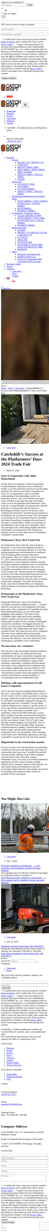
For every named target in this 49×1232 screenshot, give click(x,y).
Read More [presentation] (23, 880)
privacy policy (7, 44)
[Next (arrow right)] (5, 1230)
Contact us (5, 288)
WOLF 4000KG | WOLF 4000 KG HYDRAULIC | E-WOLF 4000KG (31, 220)
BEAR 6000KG (24, 208)
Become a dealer (14, 264)
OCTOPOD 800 (24, 242)
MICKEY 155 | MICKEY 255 (30, 162)
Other (14, 252)
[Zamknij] (3, 17)
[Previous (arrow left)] (2, 1230)
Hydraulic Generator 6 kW (28, 254)
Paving (15, 160)
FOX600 (21, 230)
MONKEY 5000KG (26, 211)
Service (10, 116)
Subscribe (6, 988)
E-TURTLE (22, 237)
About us (10, 121)
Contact (10, 123)
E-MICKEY (22, 165)
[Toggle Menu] (2, 153)
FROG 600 (22, 240)
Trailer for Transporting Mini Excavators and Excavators (29, 260)
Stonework (16, 182)
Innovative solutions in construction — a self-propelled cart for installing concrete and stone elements (21, 868)
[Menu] (2, 83)
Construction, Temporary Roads (25, 213)
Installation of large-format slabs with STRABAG (22, 946)
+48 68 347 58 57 (14, 141)
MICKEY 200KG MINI (28, 167)
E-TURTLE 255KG (26, 184)
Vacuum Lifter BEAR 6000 (29, 215)
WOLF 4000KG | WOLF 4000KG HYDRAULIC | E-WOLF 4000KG (32, 203)
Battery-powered (19, 228)
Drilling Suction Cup (26, 257)
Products (10, 113)
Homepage (11, 111)
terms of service (8, 42)
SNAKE (21, 179)
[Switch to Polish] (10, 97)
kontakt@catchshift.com (11, 1104)
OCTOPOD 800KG (26, 189)
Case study (11, 118)
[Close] (2, 286)
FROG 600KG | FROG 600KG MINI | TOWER (31, 171)
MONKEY (22, 249)
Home (3, 388)
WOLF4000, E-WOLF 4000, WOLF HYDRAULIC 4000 (30, 245)
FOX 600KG (23, 186)
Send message (8, 1222)
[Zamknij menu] (25, 105)
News (14, 274)
